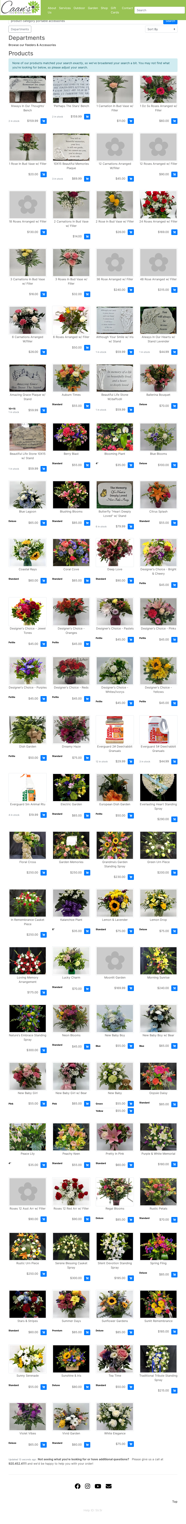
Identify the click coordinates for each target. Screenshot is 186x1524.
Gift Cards (115, 10)
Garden (93, 8)
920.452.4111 (18, 1463)
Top (174, 1501)
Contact (127, 8)
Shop (104, 8)
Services (65, 8)
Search (170, 21)
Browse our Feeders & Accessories (32, 45)
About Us (52, 10)
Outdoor (79, 8)
